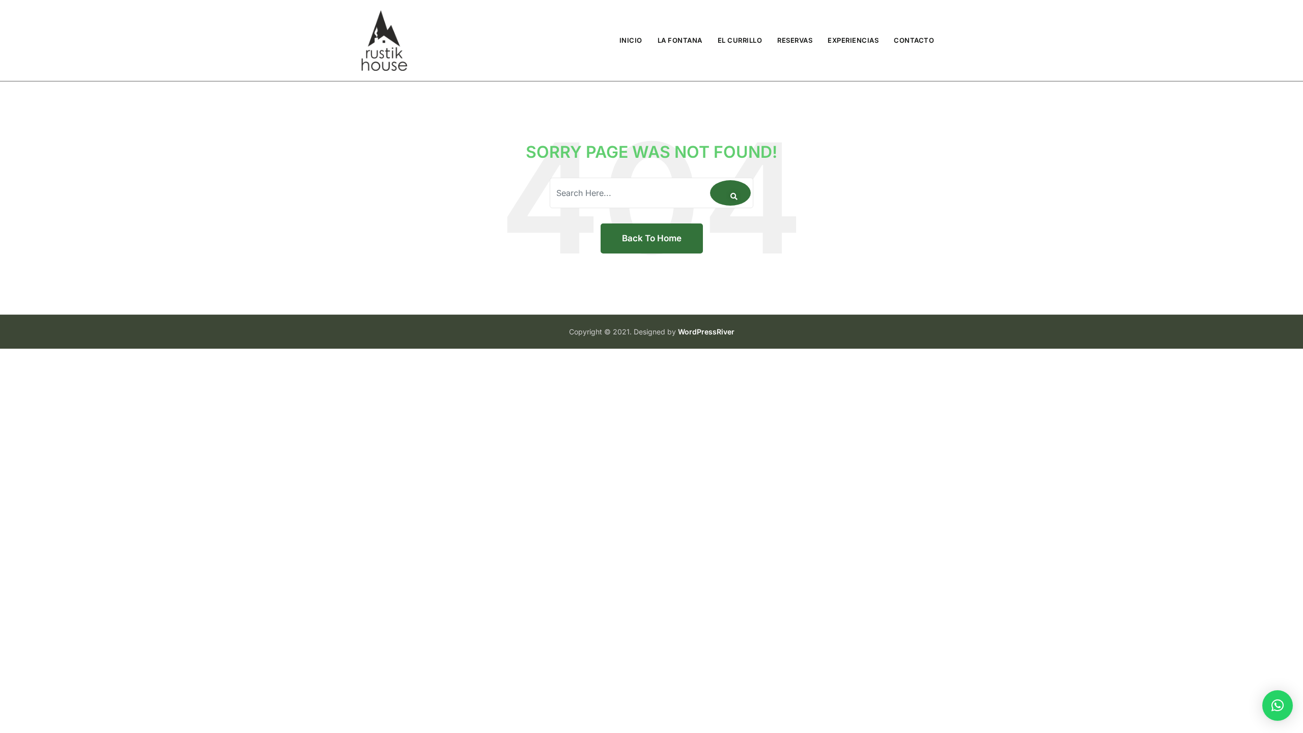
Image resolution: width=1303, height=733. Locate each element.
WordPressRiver (706, 331)
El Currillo (740, 40)
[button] (1277, 705)
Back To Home (652, 238)
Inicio (630, 40)
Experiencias (853, 40)
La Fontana (680, 40)
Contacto (914, 40)
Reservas (794, 40)
